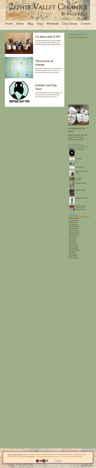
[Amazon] (43, 460)
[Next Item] (86, 115)
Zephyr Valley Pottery (15, 454)
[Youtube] (40, 460)
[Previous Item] (71, 115)
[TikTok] (47, 460)
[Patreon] (37, 460)
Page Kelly (30, 456)
